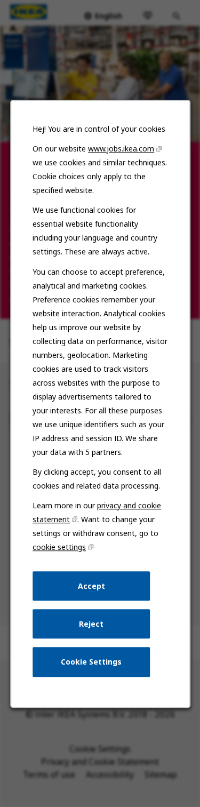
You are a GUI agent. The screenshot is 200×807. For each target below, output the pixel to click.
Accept (91, 585)
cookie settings (59, 547)
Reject (91, 623)
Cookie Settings (91, 662)
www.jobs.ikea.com (121, 148)
